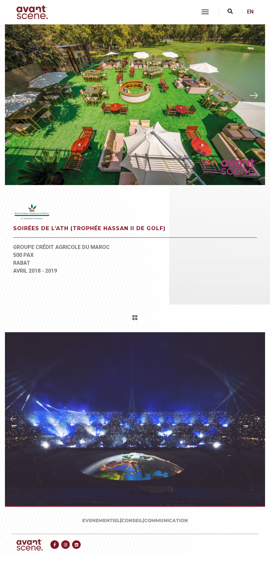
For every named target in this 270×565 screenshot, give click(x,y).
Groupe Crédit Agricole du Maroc (61, 247)
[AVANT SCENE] (32, 12)
